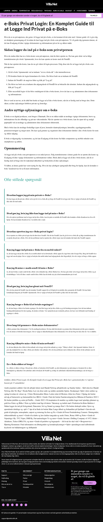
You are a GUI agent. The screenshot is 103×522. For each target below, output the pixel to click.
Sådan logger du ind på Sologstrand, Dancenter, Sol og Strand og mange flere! (34, 406)
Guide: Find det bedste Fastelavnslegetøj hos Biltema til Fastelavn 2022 (70, 397)
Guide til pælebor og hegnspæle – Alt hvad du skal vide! (57, 421)
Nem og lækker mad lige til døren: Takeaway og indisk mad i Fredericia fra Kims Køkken (59, 403)
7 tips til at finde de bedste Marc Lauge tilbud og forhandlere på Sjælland (56, 409)
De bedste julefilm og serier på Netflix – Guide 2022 (24, 400)
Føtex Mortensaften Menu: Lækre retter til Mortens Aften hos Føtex (54, 394)
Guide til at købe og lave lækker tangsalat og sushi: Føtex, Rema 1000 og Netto (55, 415)
